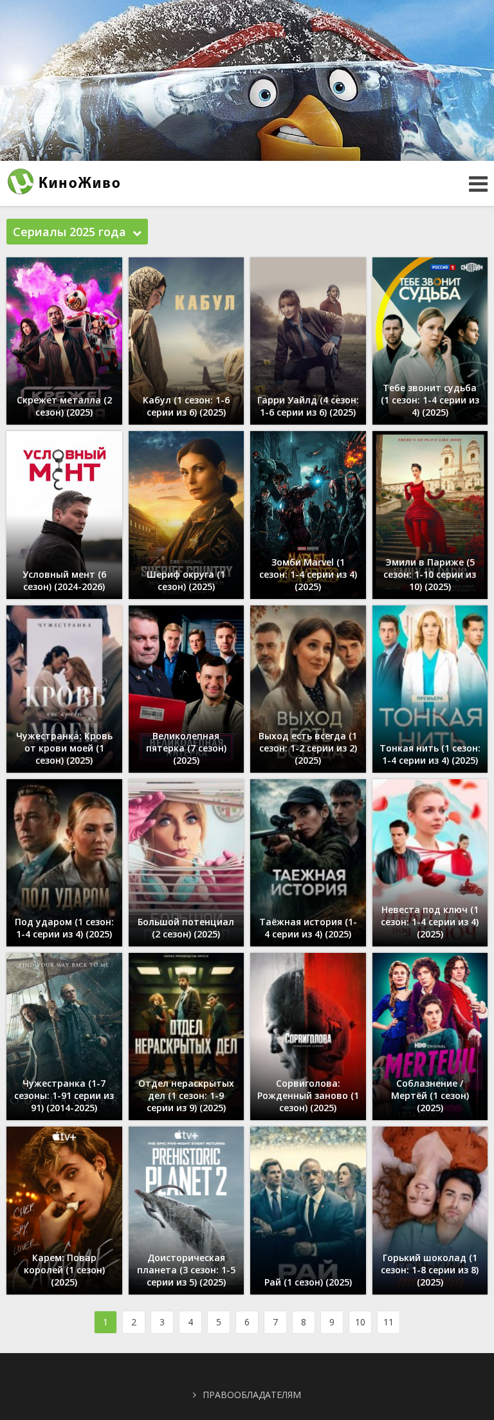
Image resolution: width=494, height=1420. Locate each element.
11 (388, 1322)
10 (360, 1322)
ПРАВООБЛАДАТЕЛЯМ (252, 1394)
